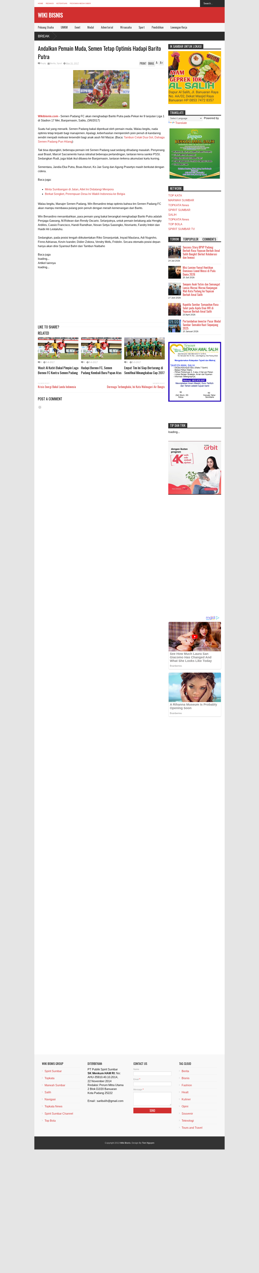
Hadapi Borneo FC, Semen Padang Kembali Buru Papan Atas (101, 370)
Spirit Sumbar (53, 1071)
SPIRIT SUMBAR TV (181, 228)
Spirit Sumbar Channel (59, 1113)
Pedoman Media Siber (80, 3)
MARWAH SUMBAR (181, 200)
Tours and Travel (192, 1127)
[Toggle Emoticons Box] (40, 407)
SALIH (172, 214)
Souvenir (187, 1113)
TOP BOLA (175, 224)
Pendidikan (158, 27)
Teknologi (188, 1120)
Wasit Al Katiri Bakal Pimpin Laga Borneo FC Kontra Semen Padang (58, 370)
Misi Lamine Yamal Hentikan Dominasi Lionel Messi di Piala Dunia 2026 (199, 270)
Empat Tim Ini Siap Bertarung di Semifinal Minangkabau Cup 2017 (144, 370)
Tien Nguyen (148, 1143)
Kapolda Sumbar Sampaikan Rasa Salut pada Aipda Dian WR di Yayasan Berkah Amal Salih (200, 307)
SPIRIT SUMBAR (179, 209)
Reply (43, 63)
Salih (48, 1092)
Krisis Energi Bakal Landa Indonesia (57, 387)
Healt (185, 1092)
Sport (142, 27)
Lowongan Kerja (179, 27)
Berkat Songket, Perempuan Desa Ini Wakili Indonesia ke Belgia (85, 193)
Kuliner (186, 1099)
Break (44, 36)
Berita (53, 63)
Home (40, 3)
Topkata (49, 1078)
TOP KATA (175, 195)
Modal (90, 27)
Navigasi (50, 1099)
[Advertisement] (101, 294)
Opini (185, 1106)
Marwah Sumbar (55, 1085)
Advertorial (107, 27)
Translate (181, 122)
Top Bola (50, 1120)
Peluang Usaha (46, 27)
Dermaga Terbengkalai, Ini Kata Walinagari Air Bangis (136, 387)
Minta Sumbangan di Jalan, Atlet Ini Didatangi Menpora (79, 189)
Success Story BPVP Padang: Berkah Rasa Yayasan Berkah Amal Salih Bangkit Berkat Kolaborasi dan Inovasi (201, 252)
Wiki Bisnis (50, 15)
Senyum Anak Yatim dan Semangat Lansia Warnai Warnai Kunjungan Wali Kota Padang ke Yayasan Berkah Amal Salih (201, 289)
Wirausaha (126, 27)
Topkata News (53, 1106)
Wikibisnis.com (48, 116)
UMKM (64, 27)
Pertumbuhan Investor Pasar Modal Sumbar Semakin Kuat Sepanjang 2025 (202, 324)
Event (77, 27)
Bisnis (185, 1078)
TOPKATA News (178, 205)
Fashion (187, 1085)
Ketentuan (61, 3)
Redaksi (50, 3)
